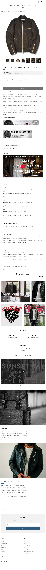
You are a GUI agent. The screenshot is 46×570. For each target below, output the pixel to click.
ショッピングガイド (27, 545)
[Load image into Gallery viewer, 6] (33, 60)
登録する (23, 528)
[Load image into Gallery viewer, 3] (18, 60)
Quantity (5, 83)
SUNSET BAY (7, 11)
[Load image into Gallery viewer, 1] (7, 60)
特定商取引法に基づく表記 (29, 551)
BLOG (35, 5)
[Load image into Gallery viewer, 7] (38, 60)
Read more (3, 439)
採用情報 (25, 547)
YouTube (23, 7)
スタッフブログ (27, 541)
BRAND (23, 5)
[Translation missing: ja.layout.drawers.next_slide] (42, 60)
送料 (10, 73)
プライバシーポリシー (28, 549)
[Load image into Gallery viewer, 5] (28, 60)
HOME (11, 5)
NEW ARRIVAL (17, 5)
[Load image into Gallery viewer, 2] (12, 60)
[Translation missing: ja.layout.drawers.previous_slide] (3, 60)
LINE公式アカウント (28, 553)
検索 (25, 543)
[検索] (43, 2)
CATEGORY (29, 5)
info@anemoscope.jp (5, 559)
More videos (22, 385)
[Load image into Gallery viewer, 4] (23, 60)
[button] (34, 2)
